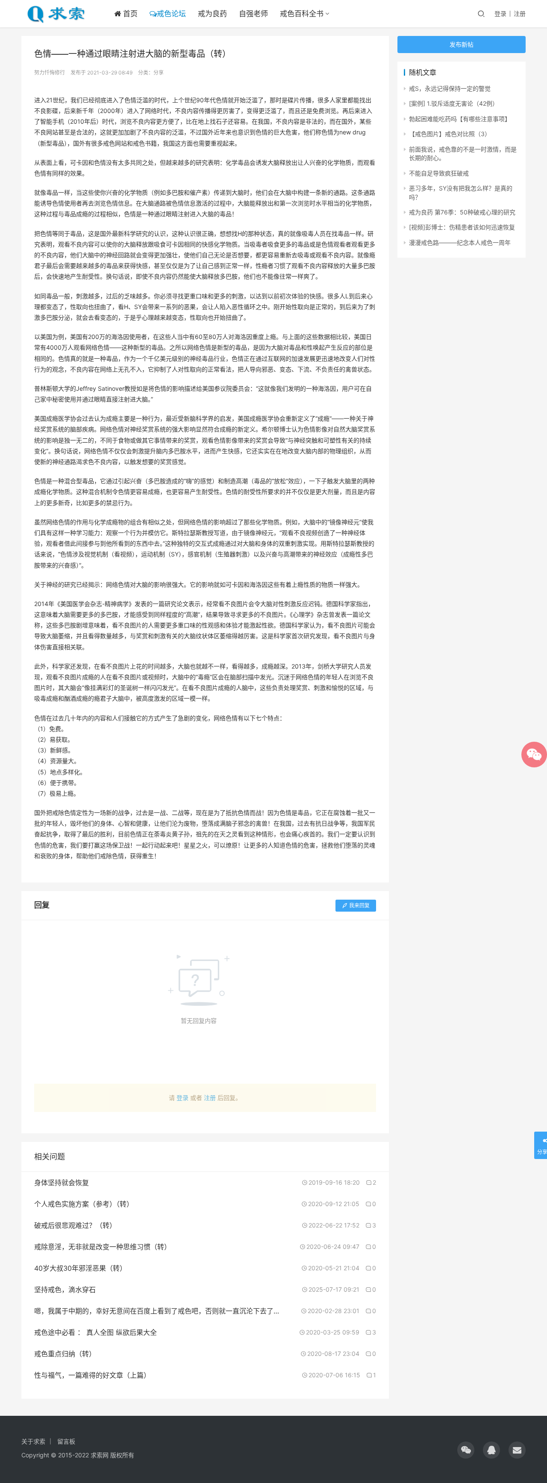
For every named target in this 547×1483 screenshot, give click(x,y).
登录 (500, 13)
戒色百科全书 (301, 13)
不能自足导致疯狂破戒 (439, 173)
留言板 (66, 1441)
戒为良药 (212, 13)
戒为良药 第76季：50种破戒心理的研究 (462, 212)
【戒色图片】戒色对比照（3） (450, 133)
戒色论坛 (171, 13)
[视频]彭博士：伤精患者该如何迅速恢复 (462, 227)
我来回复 (359, 905)
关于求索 (33, 1441)
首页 (129, 13)
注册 (520, 13)
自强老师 (253, 13)
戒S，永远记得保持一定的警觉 (450, 88)
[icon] (465, 1450)
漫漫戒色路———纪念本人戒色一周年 (460, 242)
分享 (158, 72)
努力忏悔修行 (49, 72)
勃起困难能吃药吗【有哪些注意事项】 (460, 118)
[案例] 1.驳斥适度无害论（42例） (453, 103)
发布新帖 (461, 44)
